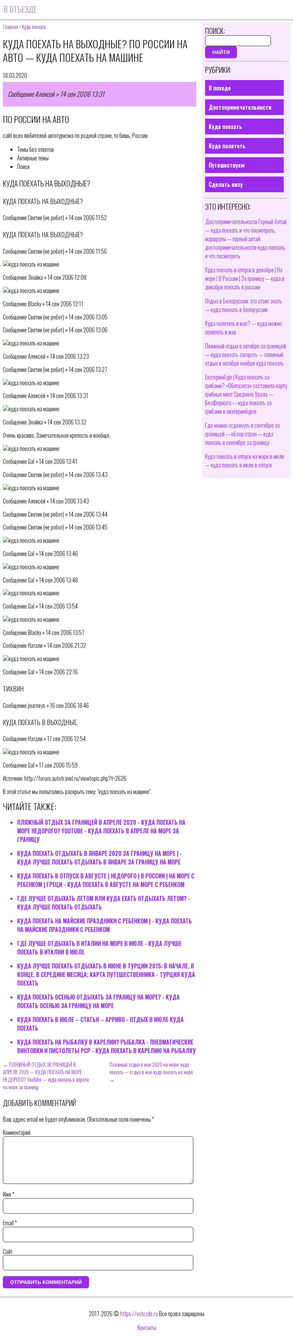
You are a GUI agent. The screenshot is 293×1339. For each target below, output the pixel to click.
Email (10, 1223)
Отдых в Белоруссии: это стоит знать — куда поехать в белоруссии (243, 305)
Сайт (8, 1251)
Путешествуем (226, 165)
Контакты (146, 1327)
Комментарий (16, 1132)
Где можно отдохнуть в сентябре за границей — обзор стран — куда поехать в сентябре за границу (242, 434)
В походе (220, 88)
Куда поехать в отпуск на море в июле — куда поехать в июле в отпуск (244, 460)
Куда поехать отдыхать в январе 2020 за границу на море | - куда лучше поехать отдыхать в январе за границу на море (99, 857)
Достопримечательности (240, 107)
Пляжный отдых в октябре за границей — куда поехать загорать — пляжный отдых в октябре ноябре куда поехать (245, 354)
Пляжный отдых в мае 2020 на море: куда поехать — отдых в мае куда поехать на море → (151, 1072)
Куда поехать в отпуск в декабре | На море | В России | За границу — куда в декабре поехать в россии (244, 278)
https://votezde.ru (139, 1313)
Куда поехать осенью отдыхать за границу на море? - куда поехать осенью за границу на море (98, 1001)
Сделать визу (226, 184)
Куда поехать (225, 126)
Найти (221, 52)
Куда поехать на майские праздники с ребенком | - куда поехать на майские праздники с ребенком (104, 925)
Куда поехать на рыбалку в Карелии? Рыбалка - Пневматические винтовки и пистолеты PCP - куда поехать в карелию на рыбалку (106, 1046)
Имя (8, 1194)
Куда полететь (227, 146)
